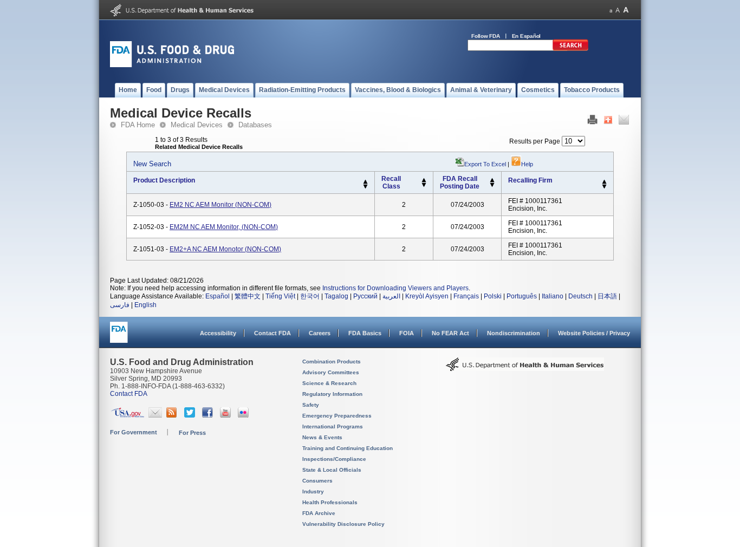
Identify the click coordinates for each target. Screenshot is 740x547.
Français (466, 296)
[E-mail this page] (624, 122)
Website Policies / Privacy (594, 333)
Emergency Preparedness (337, 416)
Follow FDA (485, 36)
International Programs (332, 426)
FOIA (406, 333)
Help (527, 164)
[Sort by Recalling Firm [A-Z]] (604, 182)
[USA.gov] (127, 415)
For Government (133, 432)
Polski (493, 296)
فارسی (119, 305)
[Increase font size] (626, 10)
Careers (319, 333)
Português (522, 296)
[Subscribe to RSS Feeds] (173, 415)
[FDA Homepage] (119, 337)
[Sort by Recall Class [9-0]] (423, 185)
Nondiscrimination (513, 333)
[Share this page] (608, 122)
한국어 (310, 296)
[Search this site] (570, 49)
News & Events (322, 437)
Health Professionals (330, 502)
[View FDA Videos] (226, 415)
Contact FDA (272, 333)
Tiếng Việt (280, 296)
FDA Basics (364, 333)
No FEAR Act (450, 333)
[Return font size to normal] (617, 10)
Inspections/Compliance (334, 459)
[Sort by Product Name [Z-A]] (365, 187)
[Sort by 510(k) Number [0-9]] (423, 180)
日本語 (607, 296)
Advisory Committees (330, 372)
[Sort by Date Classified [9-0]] (492, 185)
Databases (255, 125)
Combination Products (331, 361)
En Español (526, 36)
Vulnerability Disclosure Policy (343, 524)
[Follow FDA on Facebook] (209, 415)
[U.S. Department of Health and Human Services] (182, 14)
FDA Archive (318, 513)
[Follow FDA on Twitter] (191, 415)
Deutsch (580, 296)
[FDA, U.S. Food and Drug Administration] (172, 65)
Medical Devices (197, 125)
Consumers (317, 481)
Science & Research (329, 383)
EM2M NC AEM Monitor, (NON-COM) (224, 227)
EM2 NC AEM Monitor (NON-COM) (220, 205)
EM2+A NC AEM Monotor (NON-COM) (225, 249)
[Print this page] (592, 122)
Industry (313, 491)
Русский (365, 296)
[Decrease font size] (610, 10)
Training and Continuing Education (347, 448)
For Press (192, 432)
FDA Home (138, 125)
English (145, 305)
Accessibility (218, 333)
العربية (391, 296)
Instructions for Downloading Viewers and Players (395, 288)
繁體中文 (248, 296)
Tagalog (336, 296)
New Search (152, 164)
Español (217, 296)
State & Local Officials (331, 470)
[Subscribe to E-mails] (155, 415)
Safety (310, 405)
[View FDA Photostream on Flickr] (244, 415)
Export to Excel (485, 164)
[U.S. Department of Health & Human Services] (525, 368)
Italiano (552, 296)
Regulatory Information (332, 394)
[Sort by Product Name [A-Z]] (365, 182)
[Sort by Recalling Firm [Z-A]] (604, 187)
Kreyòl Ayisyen (427, 296)
